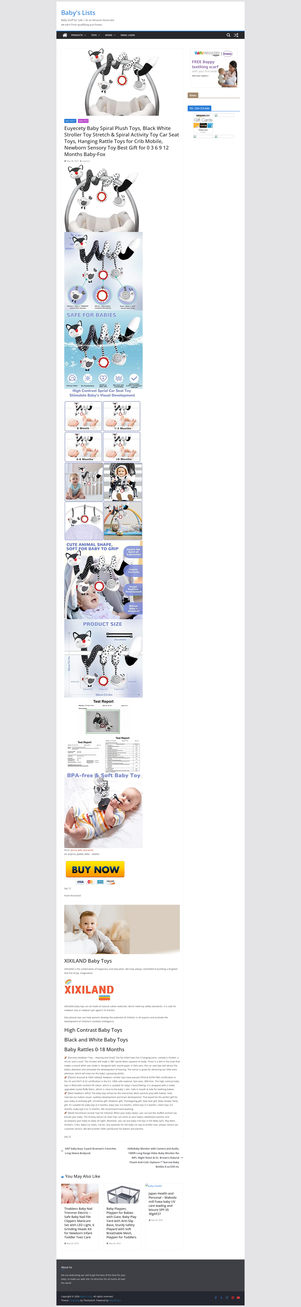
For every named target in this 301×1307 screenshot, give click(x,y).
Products (77, 35)
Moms (108, 35)
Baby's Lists (78, 12)
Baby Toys (83, 121)
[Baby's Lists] (65, 35)
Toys (94, 35)
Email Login (128, 35)
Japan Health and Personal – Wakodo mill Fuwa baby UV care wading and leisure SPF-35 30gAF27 (163, 1203)
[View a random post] (236, 35)
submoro (86, 161)
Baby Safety (70, 121)
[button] (84, 35)
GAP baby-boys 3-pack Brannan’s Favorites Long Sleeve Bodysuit (90, 1151)
